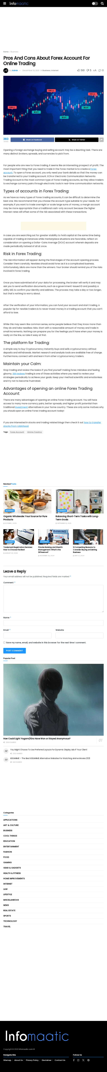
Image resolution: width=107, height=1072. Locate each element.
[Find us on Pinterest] (88, 1060)
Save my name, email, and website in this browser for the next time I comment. (46, 642)
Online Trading (34, 432)
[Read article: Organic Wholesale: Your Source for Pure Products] (27, 501)
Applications (10, 819)
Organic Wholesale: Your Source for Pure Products (25, 518)
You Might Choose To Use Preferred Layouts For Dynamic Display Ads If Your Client (48, 749)
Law (5, 889)
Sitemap (7, 1060)
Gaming (7, 862)
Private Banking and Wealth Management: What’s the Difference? (50, 550)
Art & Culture (11, 825)
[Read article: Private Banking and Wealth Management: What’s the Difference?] (53, 537)
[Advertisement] (53, 26)
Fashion (7, 851)
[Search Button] (102, 3)
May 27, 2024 (79, 556)
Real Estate (9, 910)
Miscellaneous (11, 899)
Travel (6, 926)
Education (9, 841)
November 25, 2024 (46, 556)
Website (60, 630)
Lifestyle (7, 894)
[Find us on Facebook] (73, 1060)
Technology (10, 921)
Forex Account (17, 432)
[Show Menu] (4, 3)
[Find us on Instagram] (78, 1060)
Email (7, 630)
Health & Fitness (12, 873)
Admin (15, 70)
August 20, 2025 (11, 553)
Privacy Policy (32, 1060)
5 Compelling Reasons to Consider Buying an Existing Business (85, 550)
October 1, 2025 (11, 523)
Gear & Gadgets (12, 867)
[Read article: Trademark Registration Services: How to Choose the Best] (18, 537)
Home (5, 52)
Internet (55, 70)
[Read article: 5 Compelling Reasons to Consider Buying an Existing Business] (88, 537)
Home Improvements (14, 878)
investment (21, 407)
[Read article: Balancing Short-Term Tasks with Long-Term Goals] (80, 501)
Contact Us (60, 1060)
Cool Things (10, 835)
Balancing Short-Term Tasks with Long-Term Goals (77, 518)
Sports (7, 915)
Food (6, 857)
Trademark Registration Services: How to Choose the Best (17, 548)
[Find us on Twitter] (83, 1060)
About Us (18, 1060)
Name (7, 617)
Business (14, 52)
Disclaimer (46, 1060)
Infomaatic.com (26, 1049)
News (6, 905)
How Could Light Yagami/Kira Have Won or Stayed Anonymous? (36, 738)
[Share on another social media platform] (101, 140)
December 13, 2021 (31, 70)
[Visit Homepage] (19, 3)
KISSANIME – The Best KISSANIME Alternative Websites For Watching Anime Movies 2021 (50, 758)
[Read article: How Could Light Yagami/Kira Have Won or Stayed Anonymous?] (53, 700)
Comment (9, 582)
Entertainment (11, 846)
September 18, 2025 (64, 523)
